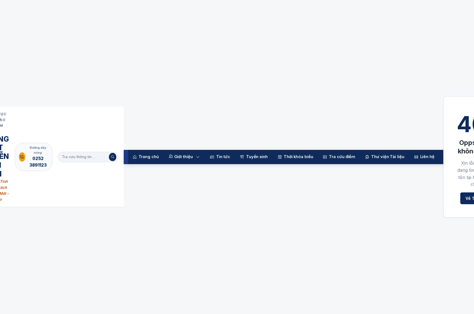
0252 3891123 (38, 162)
